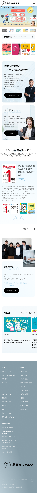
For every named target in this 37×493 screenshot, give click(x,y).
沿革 (3, 409)
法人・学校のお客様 (26, 383)
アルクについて (12, 95)
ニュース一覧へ (26, 313)
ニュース (4, 383)
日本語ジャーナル (7, 427)
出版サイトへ (27, 229)
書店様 (22, 398)
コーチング (23, 371)
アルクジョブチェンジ (8, 437)
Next (22, 218)
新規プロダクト (6, 371)
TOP (3, 367)
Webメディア (6, 424)
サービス (10, 133)
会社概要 (4, 398)
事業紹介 (4, 405)
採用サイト (10, 290)
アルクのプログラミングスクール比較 (9, 441)
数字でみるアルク (7, 402)
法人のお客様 (24, 394)
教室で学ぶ (23, 386)
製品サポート (24, 409)
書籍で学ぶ (23, 375)
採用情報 (4, 379)
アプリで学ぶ (24, 379)
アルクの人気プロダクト (9, 375)
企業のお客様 (24, 402)
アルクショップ (25, 390)
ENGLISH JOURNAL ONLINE (8, 432)
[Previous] (2, 16)
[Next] (34, 16)
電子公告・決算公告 (8, 417)
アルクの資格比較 (7, 452)
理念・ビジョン (6, 413)
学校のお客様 (24, 405)
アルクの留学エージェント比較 (9, 447)
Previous (15, 218)
